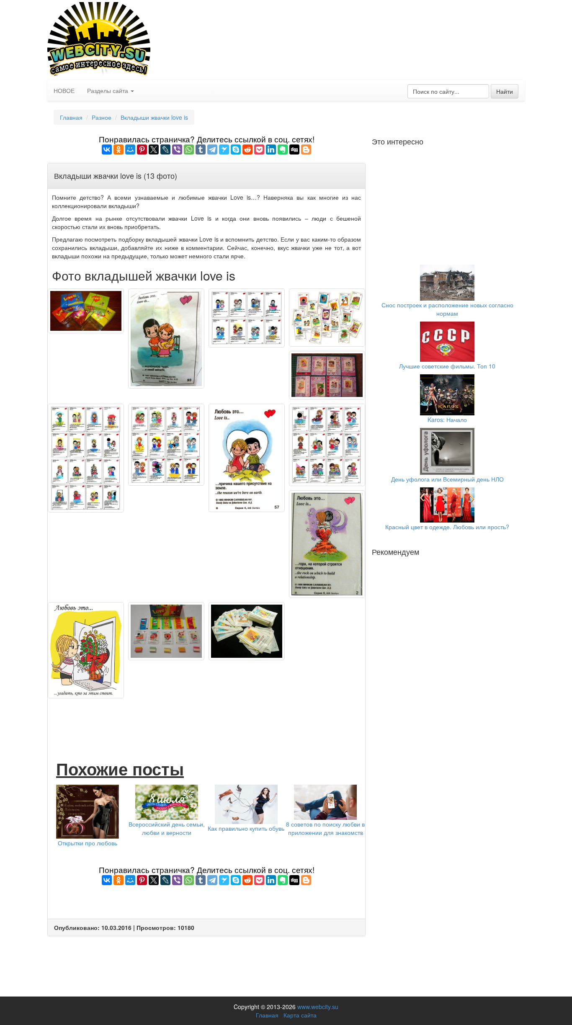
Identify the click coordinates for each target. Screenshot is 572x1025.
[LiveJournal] (165, 149)
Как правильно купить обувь (246, 828)
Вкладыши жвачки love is (154, 117)
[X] (154, 149)
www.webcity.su (317, 1006)
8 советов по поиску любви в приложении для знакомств (325, 828)
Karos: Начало (447, 419)
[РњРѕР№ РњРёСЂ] (130, 149)
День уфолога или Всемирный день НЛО (447, 479)
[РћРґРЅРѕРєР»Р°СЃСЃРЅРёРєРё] (118, 149)
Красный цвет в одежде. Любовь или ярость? (447, 527)
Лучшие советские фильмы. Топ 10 (447, 366)
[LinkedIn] (271, 149)
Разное (101, 117)
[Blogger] (306, 149)
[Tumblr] (201, 149)
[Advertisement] (206, 719)
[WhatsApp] (189, 149)
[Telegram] (212, 149)
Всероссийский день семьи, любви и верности (167, 828)
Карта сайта (300, 1015)
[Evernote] (283, 149)
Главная (71, 117)
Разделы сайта (108, 90)
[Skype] (236, 149)
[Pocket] (259, 149)
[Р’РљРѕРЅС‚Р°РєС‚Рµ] (107, 149)
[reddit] (247, 149)
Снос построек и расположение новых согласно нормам (447, 309)
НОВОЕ (64, 90)
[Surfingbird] (224, 149)
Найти (504, 91)
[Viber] (177, 149)
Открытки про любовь (87, 843)
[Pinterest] (142, 149)
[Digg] (294, 149)
